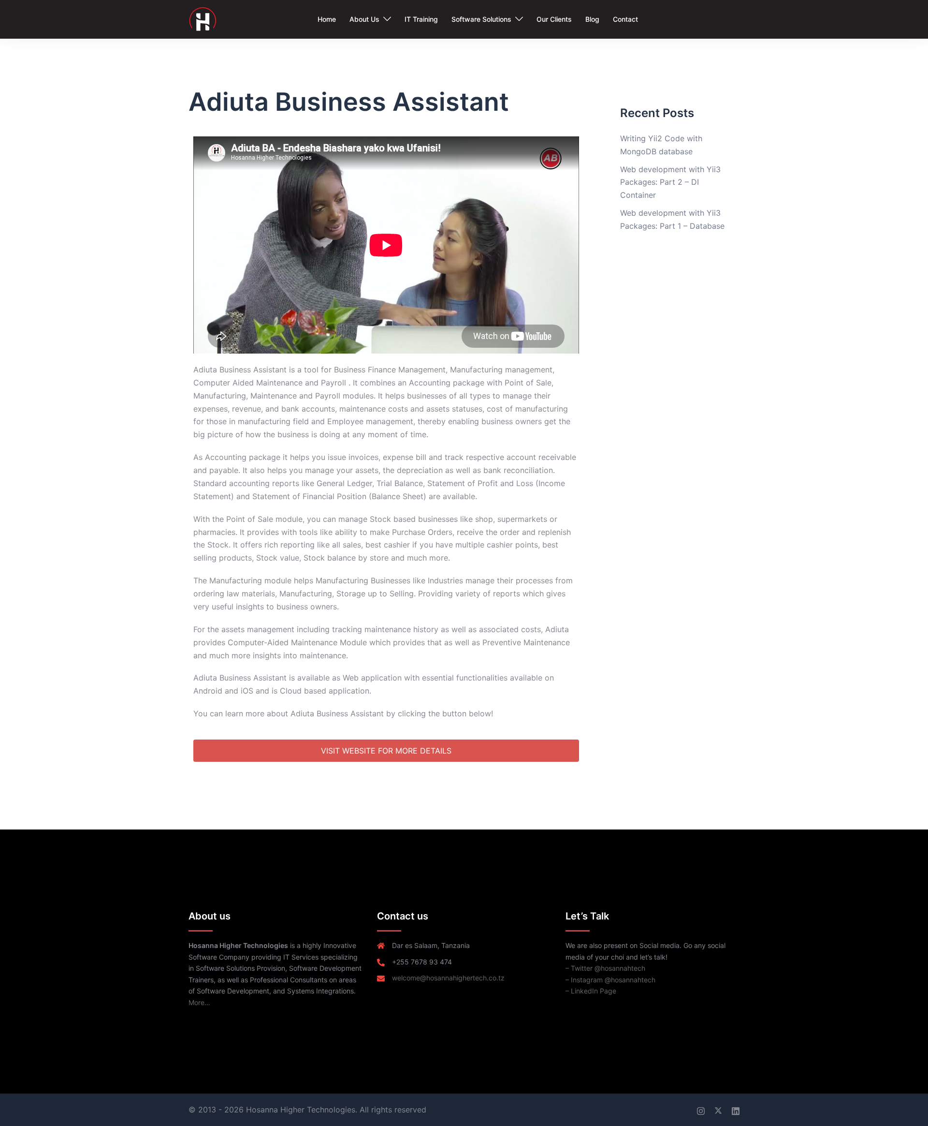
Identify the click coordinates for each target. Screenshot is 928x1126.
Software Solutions (481, 19)
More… (199, 1002)
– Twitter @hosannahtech (605, 968)
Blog (592, 19)
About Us (364, 19)
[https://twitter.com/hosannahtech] (718, 1109)
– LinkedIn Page (591, 991)
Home (327, 19)
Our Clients (554, 19)
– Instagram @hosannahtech (610, 980)
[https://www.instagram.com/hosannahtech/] (701, 1109)
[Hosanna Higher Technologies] (202, 18)
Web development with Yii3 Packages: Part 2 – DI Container (670, 182)
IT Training (421, 19)
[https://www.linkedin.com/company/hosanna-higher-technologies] (736, 1109)
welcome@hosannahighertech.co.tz (448, 978)
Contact (625, 19)
